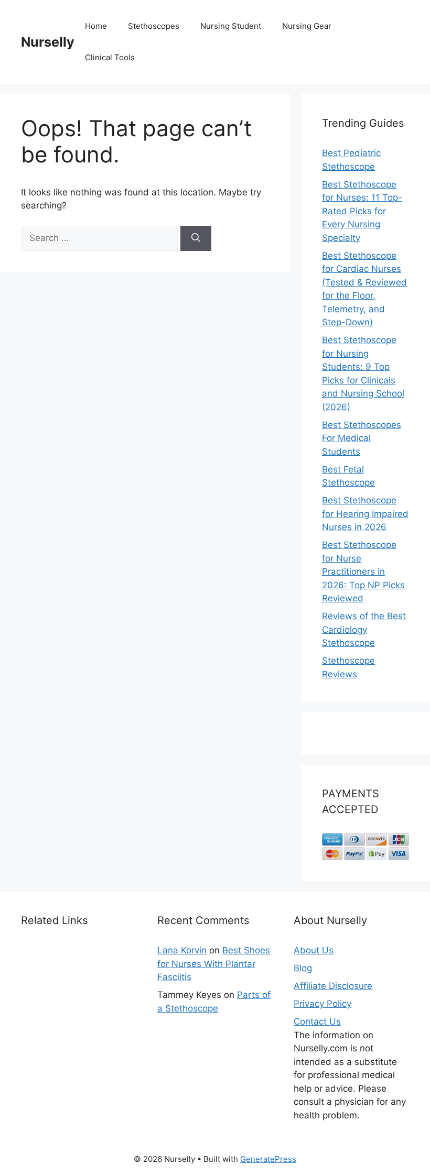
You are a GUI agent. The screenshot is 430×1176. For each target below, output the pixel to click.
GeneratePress (268, 1159)
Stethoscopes (153, 26)
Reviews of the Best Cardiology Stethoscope (364, 629)
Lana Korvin (182, 950)
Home (96, 26)
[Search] (195, 238)
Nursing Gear (306, 26)
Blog (303, 968)
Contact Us (317, 1021)
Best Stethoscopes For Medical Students (361, 438)
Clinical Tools (110, 57)
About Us (314, 950)
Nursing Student (230, 26)
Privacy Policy (322, 1003)
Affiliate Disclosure (333, 986)
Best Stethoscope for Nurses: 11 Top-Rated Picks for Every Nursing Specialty (362, 211)
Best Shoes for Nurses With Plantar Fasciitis (213, 963)
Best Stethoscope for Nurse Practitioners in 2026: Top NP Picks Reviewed (363, 571)
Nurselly (47, 42)
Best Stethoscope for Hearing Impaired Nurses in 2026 (365, 513)
